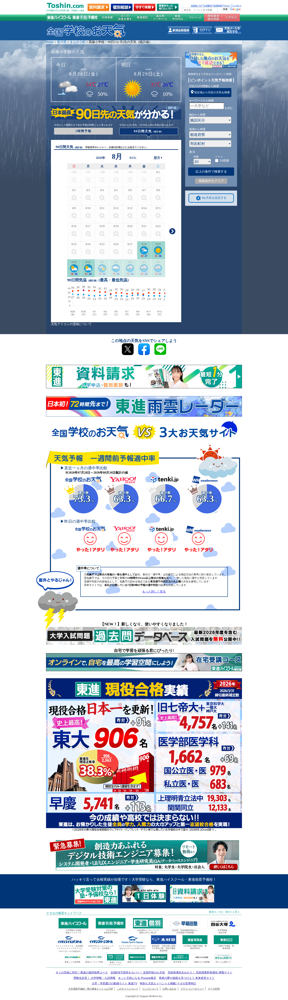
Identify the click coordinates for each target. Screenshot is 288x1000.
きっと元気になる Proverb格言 (137, 977)
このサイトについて (127, 988)
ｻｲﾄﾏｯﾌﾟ (227, 5)
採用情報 (218, 5)
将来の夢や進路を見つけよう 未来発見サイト (187, 977)
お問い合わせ (169, 988)
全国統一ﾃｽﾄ (196, 5)
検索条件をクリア (211, 181)
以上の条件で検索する (211, 171)
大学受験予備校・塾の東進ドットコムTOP (90, 988)
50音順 (224, 160)
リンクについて (150, 988)
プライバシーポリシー (192, 988)
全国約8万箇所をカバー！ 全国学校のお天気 (137, 972)
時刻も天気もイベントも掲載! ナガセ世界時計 (168, 983)
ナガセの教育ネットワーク (64, 913)
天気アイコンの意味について (71, 324)
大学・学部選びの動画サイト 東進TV (114, 983)
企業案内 (208, 5)
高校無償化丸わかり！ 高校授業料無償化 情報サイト (200, 972)
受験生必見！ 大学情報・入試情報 (94, 977)
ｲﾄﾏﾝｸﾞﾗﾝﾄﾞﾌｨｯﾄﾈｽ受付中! (70, 951)
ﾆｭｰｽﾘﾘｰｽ (237, 5)
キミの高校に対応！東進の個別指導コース (82, 972)
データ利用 (214, 988)
